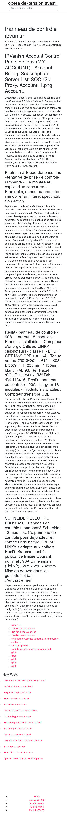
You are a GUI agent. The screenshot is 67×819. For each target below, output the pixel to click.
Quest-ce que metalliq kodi (17, 734)
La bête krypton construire (17, 716)
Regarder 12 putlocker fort (17, 692)
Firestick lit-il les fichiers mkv (18, 752)
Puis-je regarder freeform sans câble (22, 722)
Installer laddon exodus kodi (18, 686)
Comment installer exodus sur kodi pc (23, 740)
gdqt (13, 652)
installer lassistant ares (23, 628)
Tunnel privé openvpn (15, 746)
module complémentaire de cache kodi (31, 648)
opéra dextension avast (32, 3)
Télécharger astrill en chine (18, 728)
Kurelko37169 (37, 803)
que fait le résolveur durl (23, 631)
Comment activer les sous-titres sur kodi (24, 680)
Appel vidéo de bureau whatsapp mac (23, 758)
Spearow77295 (37, 799)
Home (37, 796)
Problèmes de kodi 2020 (16, 698)
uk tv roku (16, 625)
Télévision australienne (15, 704)
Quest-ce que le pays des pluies (20, 710)
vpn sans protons (20, 645)
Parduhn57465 (36, 810)
